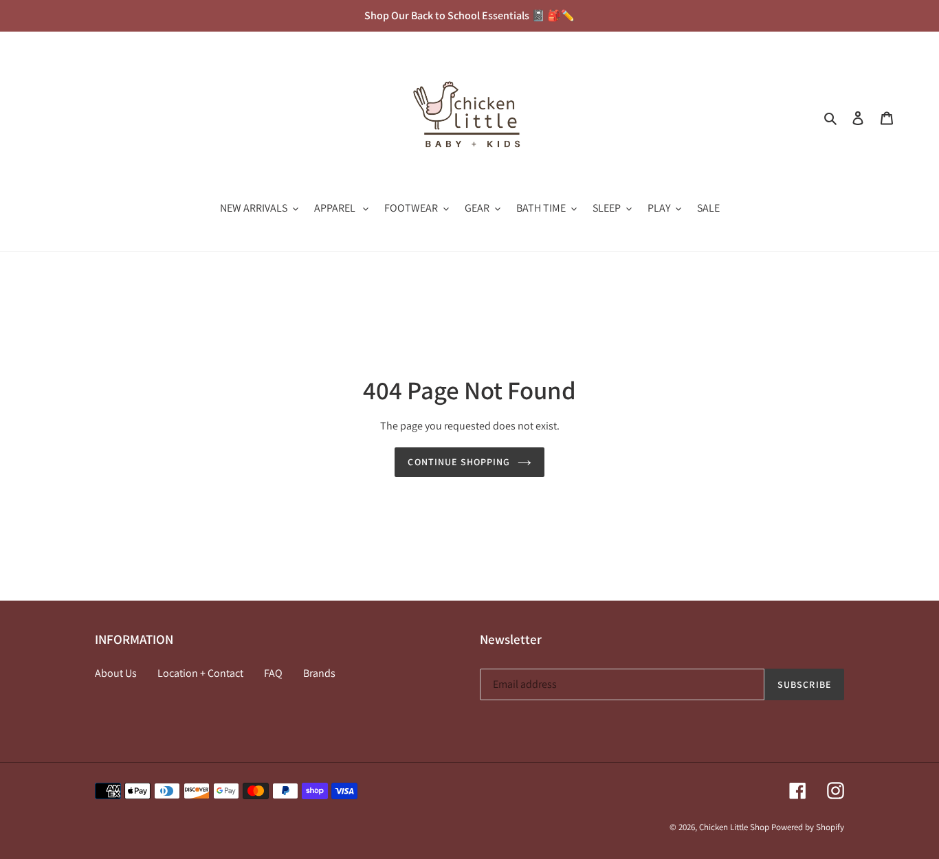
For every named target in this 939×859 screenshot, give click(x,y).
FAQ (273, 673)
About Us (116, 673)
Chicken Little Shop (734, 827)
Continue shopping (459, 462)
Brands (319, 673)
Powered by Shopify (807, 827)
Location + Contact (200, 673)
